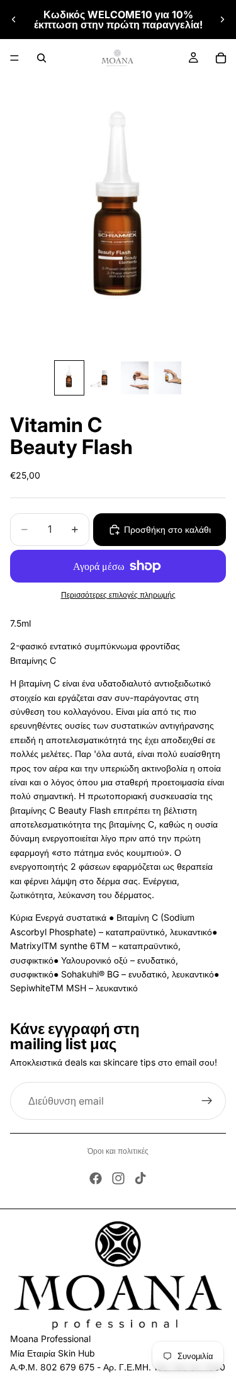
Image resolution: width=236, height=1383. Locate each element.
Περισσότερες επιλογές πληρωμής (118, 595)
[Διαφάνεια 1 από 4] (69, 377)
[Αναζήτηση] (41, 58)
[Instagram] (118, 1178)
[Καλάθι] (221, 58)
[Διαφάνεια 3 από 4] (135, 377)
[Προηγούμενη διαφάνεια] (14, 19)
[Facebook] (95, 1178)
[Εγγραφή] (207, 1101)
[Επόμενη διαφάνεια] (222, 19)
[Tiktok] (140, 1178)
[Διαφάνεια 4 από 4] (167, 377)
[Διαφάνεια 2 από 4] (102, 377)
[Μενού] (14, 57)
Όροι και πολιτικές (118, 1151)
